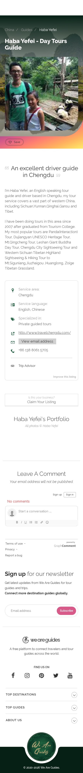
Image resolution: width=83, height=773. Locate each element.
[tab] (41, 694)
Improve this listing (64, 376)
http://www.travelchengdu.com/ (45, 333)
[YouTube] (70, 675)
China (9, 30)
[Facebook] (13, 675)
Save (17, 142)
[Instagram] (27, 675)
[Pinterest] (41, 675)
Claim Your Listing (41, 400)
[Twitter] (56, 675)
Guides (26, 30)
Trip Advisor (27, 366)
